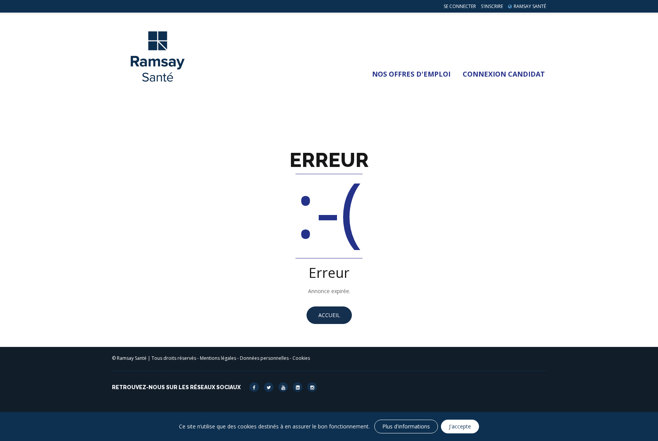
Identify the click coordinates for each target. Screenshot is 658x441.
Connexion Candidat (504, 74)
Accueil (329, 315)
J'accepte (460, 426)
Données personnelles (264, 358)
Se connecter (460, 6)
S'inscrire (492, 6)
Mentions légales (218, 358)
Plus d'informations (406, 426)
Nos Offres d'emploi (411, 74)
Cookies (301, 358)
